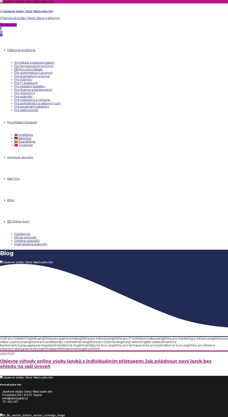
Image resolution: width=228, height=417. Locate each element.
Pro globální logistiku (29, 86)
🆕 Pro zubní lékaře (28, 69)
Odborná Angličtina (21, 50)
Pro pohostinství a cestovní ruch (37, 103)
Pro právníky (23, 96)
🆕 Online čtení (18, 221)
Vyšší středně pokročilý (30, 244)
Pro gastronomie (26, 110)
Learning (6, 353)
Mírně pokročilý (25, 237)
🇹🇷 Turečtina (23, 145)
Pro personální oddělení (31, 106)
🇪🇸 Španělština (24, 141)
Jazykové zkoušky (20, 157)
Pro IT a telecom (26, 83)
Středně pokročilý (27, 241)
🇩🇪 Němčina (22, 138)
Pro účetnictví (24, 93)
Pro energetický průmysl (32, 76)
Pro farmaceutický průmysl (33, 66)
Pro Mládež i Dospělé (22, 122)
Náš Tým (13, 178)
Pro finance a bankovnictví (33, 89)
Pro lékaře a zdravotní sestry (34, 62)
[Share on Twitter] (1, 374)
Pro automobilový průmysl (33, 73)
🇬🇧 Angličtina (23, 135)
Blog (10, 200)
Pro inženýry (23, 79)
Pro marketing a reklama (32, 100)
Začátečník (22, 234)
